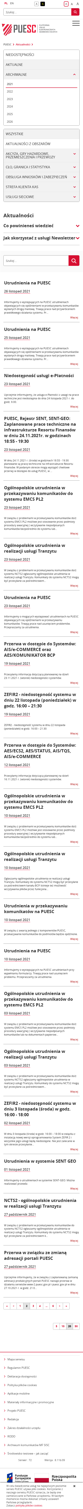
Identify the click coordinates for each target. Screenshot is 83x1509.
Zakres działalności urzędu (23, 1428)
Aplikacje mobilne (18, 1393)
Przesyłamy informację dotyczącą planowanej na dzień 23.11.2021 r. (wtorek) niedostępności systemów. (36, 676)
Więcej (74, 317)
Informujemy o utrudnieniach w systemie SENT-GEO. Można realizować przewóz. (39, 1182)
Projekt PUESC (16, 1410)
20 (69, 1326)
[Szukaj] (75, 12)
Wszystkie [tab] (14, 134)
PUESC (7, 44)
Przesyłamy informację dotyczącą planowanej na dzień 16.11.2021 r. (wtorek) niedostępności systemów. (36, 777)
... (46, 1306)
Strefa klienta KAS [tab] (22, 187)
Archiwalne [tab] (16, 74)
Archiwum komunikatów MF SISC (28, 1445)
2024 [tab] (10, 106)
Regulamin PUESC (18, 1368)
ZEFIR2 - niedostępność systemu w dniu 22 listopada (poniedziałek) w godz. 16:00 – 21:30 (34, 726)
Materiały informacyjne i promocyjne (30, 1402)
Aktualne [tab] (14, 64)
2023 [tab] (10, 99)
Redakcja (13, 1419)
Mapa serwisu (16, 1359)
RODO (11, 1436)
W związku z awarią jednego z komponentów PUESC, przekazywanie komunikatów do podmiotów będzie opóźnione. (41, 932)
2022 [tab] (10, 91)
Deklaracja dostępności (22, 1376)
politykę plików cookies (29, 1505)
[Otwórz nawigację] (76, 23)
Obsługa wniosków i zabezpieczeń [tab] (36, 177)
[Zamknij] (75, 1486)
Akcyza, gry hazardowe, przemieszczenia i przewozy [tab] (30, 155)
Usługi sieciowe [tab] (20, 196)
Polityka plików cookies (22, 1385)
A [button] (37, 4)
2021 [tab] (10, 84)
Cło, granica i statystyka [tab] (28, 167)
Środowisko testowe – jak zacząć (27, 1453)
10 (63, 1326)
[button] (41, 228)
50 (76, 1326)
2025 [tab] (10, 114)
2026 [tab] (10, 122)
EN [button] (12, 3)
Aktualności (23, 44)
